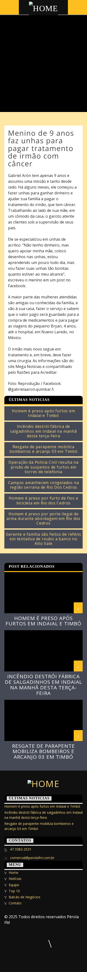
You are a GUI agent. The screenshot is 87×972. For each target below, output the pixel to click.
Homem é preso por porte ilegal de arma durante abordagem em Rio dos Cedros (43, 519)
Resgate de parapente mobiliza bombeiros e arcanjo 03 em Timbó (43, 449)
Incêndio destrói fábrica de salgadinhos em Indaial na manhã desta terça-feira (43, 431)
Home (13, 872)
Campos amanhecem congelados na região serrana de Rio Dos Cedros (43, 485)
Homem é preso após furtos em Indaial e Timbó (43, 413)
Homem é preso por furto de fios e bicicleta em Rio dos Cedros (43, 500)
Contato (15, 903)
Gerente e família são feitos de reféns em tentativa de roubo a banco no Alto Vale (43, 539)
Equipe (14, 885)
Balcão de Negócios (24, 897)
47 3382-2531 (20, 849)
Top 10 (14, 891)
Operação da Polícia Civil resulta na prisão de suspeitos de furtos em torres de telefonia (43, 467)
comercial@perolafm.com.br (32, 857)
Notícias (15, 878)
